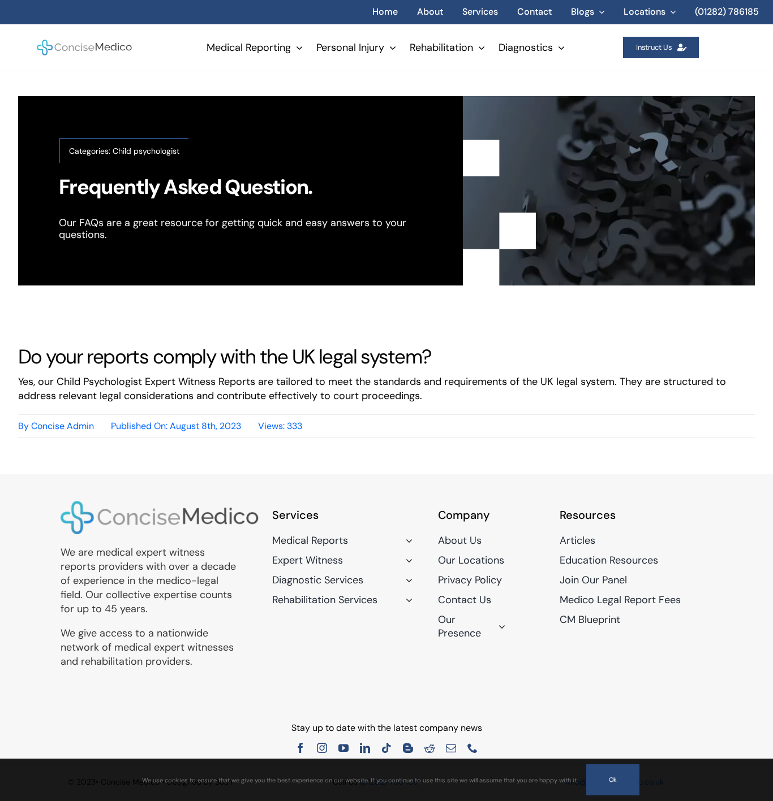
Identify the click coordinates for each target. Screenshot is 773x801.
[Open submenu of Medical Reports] (407, 540)
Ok (613, 779)
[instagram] (322, 748)
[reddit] (429, 748)
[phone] (472, 748)
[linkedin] (365, 748)
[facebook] (300, 748)
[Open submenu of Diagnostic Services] (407, 580)
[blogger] (408, 748)
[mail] (451, 748)
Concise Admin (62, 426)
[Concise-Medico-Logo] (160, 505)
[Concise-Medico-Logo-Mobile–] (84, 44)
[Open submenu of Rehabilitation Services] (407, 600)
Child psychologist (146, 151)
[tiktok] (386, 748)
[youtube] (343, 748)
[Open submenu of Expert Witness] (407, 560)
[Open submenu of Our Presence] (499, 626)
